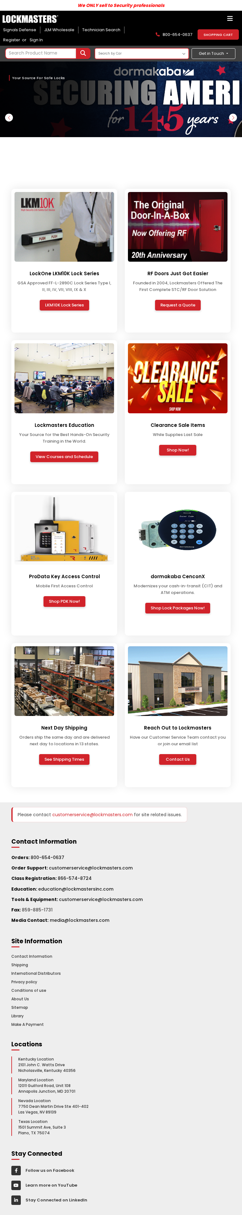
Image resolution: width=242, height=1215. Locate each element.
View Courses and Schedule (64, 457)
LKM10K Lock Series (64, 305)
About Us (20, 999)
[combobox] (47, 53)
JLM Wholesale (59, 30)
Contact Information (31, 956)
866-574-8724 (75, 878)
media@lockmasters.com (79, 920)
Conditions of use (28, 990)
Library (17, 1016)
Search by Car (110, 53)
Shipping (19, 965)
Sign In (36, 40)
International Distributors (36, 973)
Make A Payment (27, 1024)
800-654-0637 (47, 857)
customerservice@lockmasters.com (72, 868)
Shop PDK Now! (64, 601)
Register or (15, 40)
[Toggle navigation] (230, 20)
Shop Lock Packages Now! (178, 608)
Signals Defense (19, 30)
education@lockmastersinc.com (62, 889)
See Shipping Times (64, 759)
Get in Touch (212, 53)
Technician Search (101, 30)
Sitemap (19, 1007)
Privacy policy (24, 982)
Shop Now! (178, 450)
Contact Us (178, 759)
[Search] (83, 53)
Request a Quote (177, 305)
